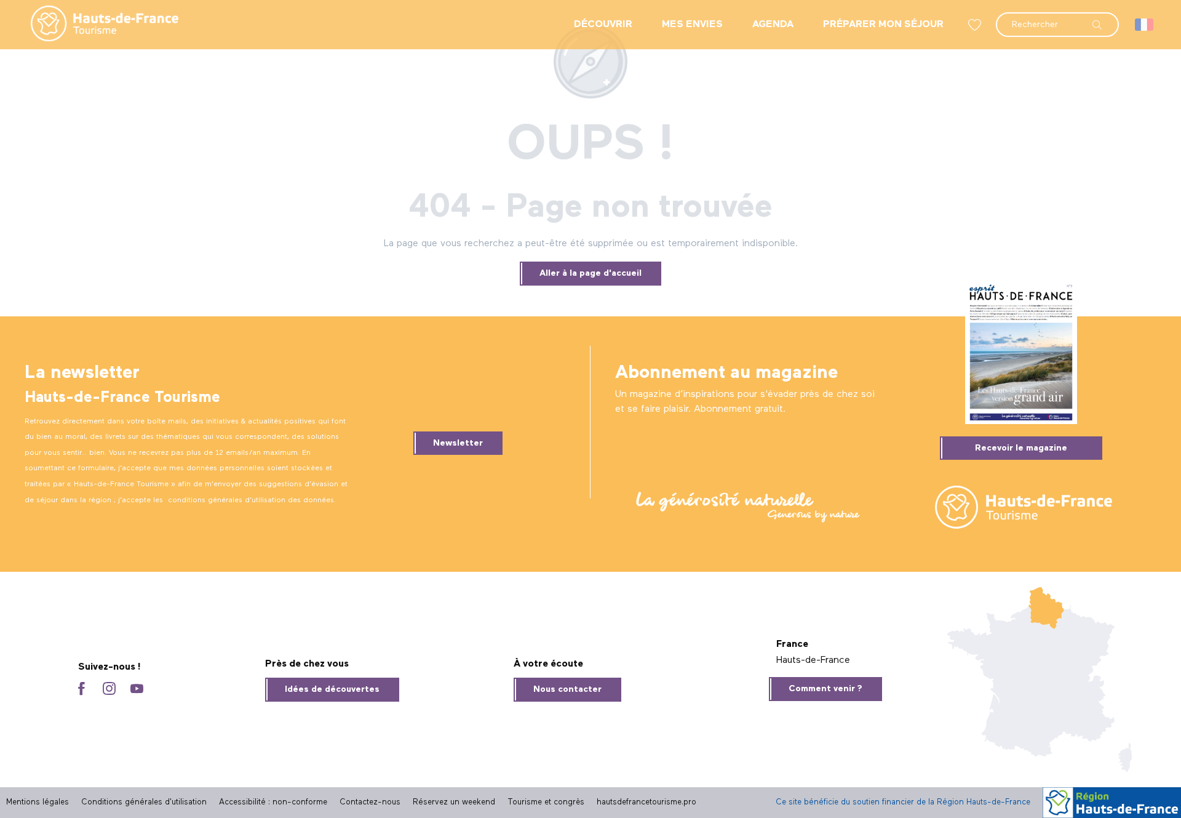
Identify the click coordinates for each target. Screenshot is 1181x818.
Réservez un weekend (454, 802)
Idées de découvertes (332, 689)
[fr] (1145, 24)
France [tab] (792, 644)
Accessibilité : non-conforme (273, 802)
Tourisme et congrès (545, 802)
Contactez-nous (370, 802)
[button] (1057, 18)
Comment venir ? (825, 688)
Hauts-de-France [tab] (813, 660)
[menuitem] (94, 25)
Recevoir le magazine (1021, 448)
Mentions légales (37, 802)
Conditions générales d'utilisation (144, 802)
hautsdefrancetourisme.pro (646, 802)
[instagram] (109, 690)
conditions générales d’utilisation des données (251, 500)
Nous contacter (567, 689)
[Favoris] (976, 25)
